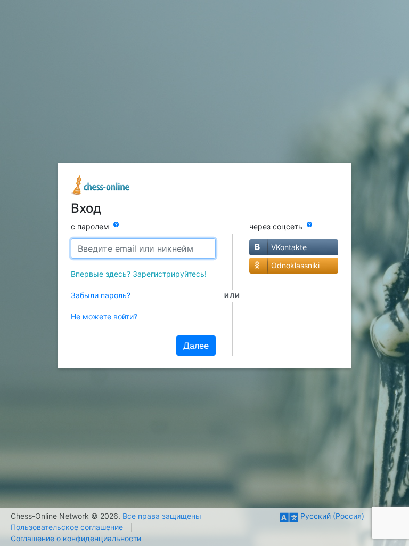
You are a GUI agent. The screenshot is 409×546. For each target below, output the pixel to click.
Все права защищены (161, 515)
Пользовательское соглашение (67, 527)
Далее (196, 345)
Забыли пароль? (100, 295)
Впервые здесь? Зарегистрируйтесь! (139, 273)
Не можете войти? (104, 316)
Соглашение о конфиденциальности (76, 538)
